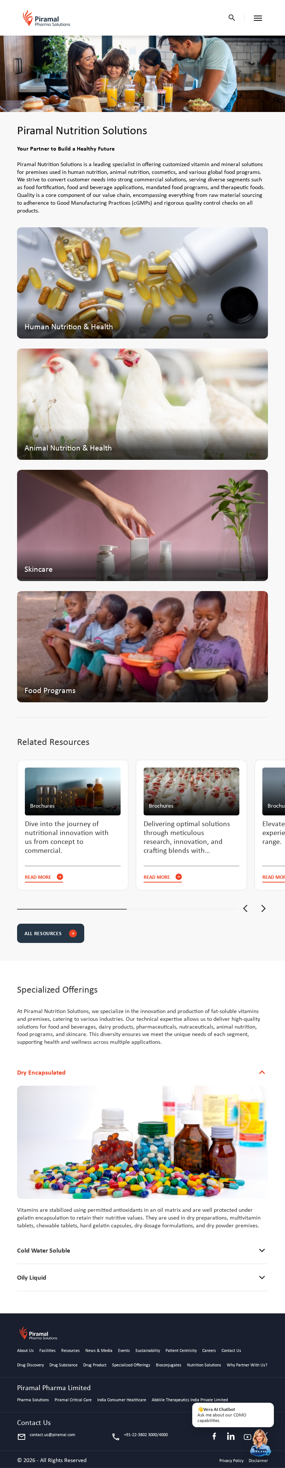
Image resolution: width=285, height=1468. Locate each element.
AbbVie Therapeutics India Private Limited (190, 1400)
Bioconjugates (168, 1365)
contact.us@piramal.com (46, 1436)
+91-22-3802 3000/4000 (139, 1436)
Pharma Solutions (33, 1400)
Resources (70, 1350)
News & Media (98, 1350)
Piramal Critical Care (73, 1400)
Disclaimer (258, 1461)
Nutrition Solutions (204, 1365)
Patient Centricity (181, 1350)
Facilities (47, 1350)
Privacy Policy (232, 1461)
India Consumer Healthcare (121, 1400)
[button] (245, 909)
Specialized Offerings (131, 1365)
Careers (209, 1350)
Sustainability (147, 1350)
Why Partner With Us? (247, 1365)
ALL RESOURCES (49, 933)
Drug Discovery (30, 1365)
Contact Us (231, 1350)
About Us (25, 1350)
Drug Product (95, 1365)
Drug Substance (63, 1365)
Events (124, 1350)
